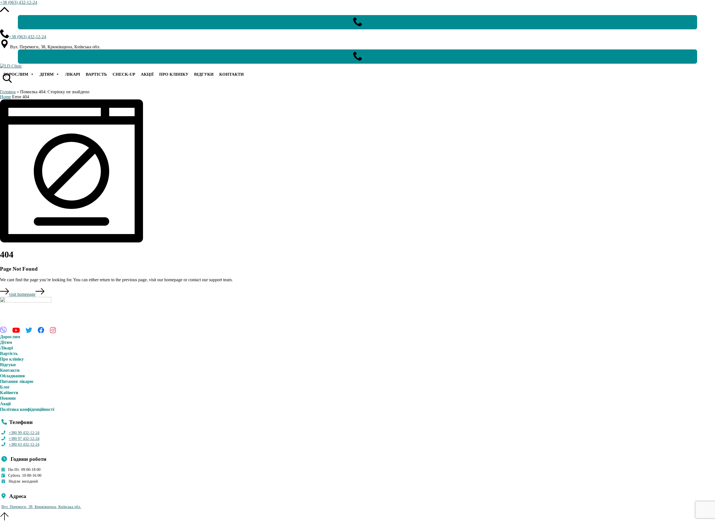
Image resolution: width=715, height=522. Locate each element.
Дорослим (15, 74)
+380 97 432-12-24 (24, 439)
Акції (147, 74)
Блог (5, 387)
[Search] (5, 73)
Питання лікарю (16, 381)
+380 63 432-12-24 (24, 444)
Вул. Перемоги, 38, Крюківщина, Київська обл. (41, 507)
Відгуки (204, 74)
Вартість (96, 74)
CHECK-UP (124, 74)
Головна (8, 91)
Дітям (47, 74)
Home (5, 96)
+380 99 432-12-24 (24, 433)
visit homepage (22, 294)
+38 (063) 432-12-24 (18, 2)
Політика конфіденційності (27, 409)
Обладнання (12, 375)
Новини (8, 398)
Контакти (231, 74)
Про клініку (174, 74)
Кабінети (9, 392)
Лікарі (72, 74)
